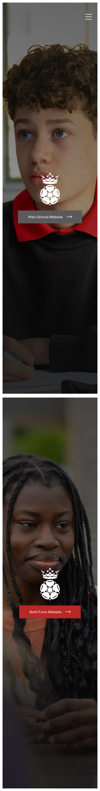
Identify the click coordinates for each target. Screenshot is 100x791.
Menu (89, 16)
